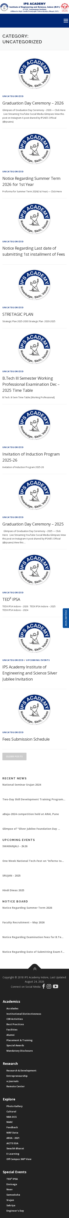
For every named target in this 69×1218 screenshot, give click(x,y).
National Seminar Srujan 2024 (21, 784)
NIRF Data (12, 1132)
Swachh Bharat (15, 1148)
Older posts (14, 756)
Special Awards (15, 1045)
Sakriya (10, 1205)
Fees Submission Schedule (26, 739)
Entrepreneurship (17, 1075)
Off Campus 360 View (18, 1159)
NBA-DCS (11, 1116)
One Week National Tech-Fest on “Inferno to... (33, 861)
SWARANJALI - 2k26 (14, 846)
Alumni (10, 1035)
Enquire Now (66, 618)
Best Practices (15, 1024)
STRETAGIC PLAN (17, 314)
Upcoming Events (38, 660)
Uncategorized (13, 96)
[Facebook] (44, 987)
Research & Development (21, 1070)
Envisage (11, 1184)
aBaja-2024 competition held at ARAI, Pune (30, 814)
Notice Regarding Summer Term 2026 (27, 907)
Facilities (11, 1029)
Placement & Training (19, 1040)
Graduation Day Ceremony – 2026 (33, 103)
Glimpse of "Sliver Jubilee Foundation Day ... (31, 828)
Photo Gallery (14, 1106)
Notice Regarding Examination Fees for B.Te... (32, 937)
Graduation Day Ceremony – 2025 (33, 524)
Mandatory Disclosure (19, 1050)
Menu (66, 20)
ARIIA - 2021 (13, 1138)
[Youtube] (55, 987)
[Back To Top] (34, 968)
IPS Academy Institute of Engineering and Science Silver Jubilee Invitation (29, 673)
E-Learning (12, 1153)
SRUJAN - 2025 (11, 875)
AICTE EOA (12, 1143)
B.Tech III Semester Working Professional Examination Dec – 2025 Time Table (30, 384)
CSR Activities (14, 1019)
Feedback (12, 1127)
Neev (9, 1189)
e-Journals (12, 1081)
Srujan (10, 1200)
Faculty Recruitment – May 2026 (23, 922)
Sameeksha (13, 1194)
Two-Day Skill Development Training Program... (33, 799)
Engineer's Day (15, 1210)
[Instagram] (50, 987)
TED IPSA (11, 599)
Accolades (12, 1008)
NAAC (9, 1122)
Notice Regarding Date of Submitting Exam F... (33, 951)
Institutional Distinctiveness (23, 1013)
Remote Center (15, 1086)
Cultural (11, 1111)
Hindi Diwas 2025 (13, 890)
